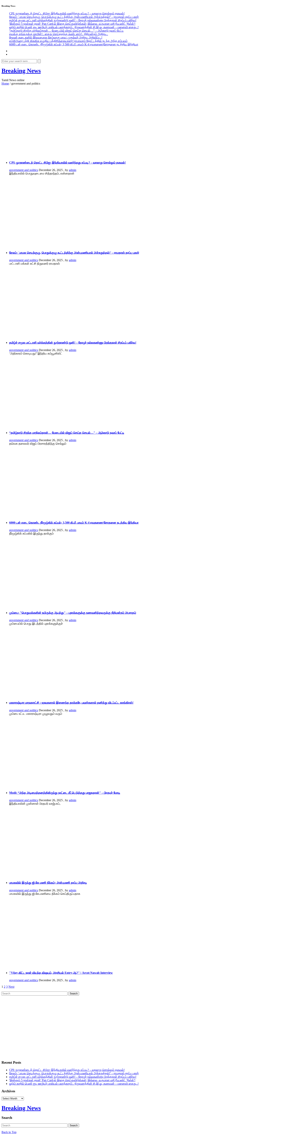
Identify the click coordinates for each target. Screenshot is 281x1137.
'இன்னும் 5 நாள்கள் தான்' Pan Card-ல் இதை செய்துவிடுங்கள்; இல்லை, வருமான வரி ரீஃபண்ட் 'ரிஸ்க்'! (72, 23)
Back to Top (9, 1132)
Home (5, 83)
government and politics (23, 170)
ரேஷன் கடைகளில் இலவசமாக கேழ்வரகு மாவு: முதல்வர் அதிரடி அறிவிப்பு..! (55, 37)
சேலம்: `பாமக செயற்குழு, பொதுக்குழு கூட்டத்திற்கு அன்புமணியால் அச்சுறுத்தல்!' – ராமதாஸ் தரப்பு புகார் (74, 17)
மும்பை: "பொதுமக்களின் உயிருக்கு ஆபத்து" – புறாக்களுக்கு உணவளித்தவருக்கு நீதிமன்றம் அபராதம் (72, 612)
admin (72, 170)
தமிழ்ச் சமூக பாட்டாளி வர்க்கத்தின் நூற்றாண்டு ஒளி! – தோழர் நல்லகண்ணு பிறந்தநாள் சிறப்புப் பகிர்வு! (72, 20)
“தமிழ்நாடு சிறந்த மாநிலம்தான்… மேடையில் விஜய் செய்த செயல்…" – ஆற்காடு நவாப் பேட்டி (66, 30)
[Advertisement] (124, 118)
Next (11, 986)
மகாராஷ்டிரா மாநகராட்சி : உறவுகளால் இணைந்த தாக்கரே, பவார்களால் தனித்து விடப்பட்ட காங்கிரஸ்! (71, 702)
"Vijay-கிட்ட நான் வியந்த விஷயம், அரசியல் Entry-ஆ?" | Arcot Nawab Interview (61, 972)
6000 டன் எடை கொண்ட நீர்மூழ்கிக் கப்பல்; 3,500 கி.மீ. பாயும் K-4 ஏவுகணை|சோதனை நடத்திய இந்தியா (73, 44)
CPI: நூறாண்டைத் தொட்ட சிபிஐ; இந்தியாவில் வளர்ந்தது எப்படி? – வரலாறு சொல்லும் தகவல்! (67, 13)
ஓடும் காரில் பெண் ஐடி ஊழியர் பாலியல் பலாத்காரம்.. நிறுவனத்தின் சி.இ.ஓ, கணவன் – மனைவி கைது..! (74, 27)
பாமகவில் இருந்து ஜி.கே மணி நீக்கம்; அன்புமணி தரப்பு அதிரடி (48, 882)
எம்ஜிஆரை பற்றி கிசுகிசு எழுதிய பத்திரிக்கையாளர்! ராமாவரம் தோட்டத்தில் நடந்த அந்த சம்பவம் (68, 41)
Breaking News (21, 70)
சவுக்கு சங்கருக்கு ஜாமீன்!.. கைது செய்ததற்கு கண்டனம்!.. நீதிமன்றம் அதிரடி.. (58, 34)
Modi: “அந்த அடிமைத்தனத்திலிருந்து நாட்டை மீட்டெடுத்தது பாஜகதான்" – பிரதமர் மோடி (64, 792)
